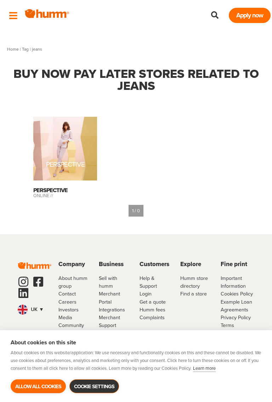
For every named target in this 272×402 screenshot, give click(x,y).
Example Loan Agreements (236, 306)
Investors (68, 310)
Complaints (152, 317)
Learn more (204, 368)
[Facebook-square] (38, 281)
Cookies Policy (237, 294)
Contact (67, 294)
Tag (25, 49)
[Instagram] (23, 281)
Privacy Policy (236, 317)
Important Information (233, 282)
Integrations (112, 310)
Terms (227, 325)
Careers (67, 302)
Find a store (193, 294)
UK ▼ (36, 309)
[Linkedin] (23, 293)
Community (71, 325)
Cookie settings (94, 386)
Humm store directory (194, 282)
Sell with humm (108, 282)
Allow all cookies (38, 386)
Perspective (65, 165)
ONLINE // (43, 195)
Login (146, 294)
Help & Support (148, 282)
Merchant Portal (109, 297)
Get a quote (153, 302)
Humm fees (152, 310)
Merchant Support (109, 321)
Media (65, 317)
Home (13, 49)
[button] (215, 15)
